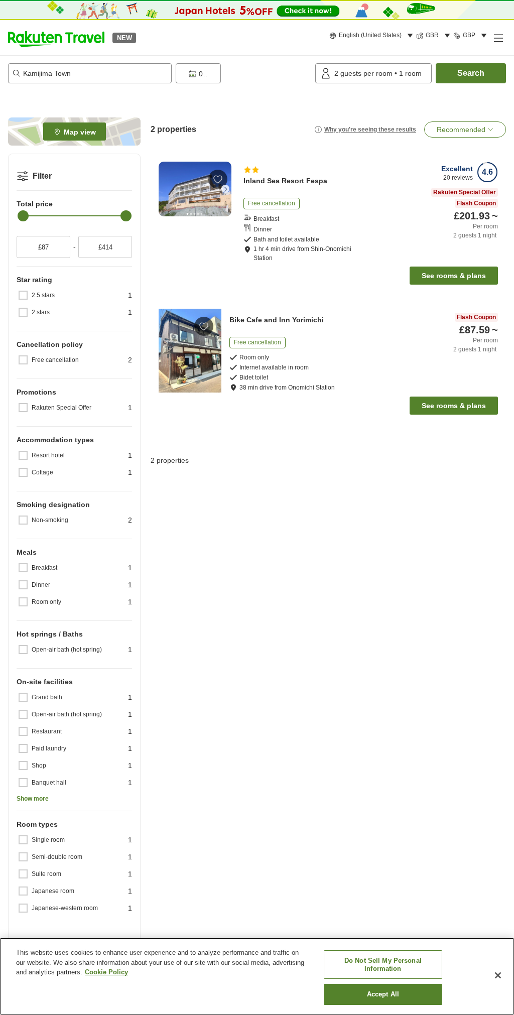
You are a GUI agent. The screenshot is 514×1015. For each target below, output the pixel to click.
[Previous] (165, 189)
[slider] (23, 215)
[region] (257, 976)
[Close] (498, 975)
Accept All (383, 994)
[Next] (225, 189)
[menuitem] (372, 36)
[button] (56, 37)
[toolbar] (243, 73)
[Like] (217, 179)
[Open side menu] (498, 38)
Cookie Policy (106, 972)
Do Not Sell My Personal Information (383, 964)
